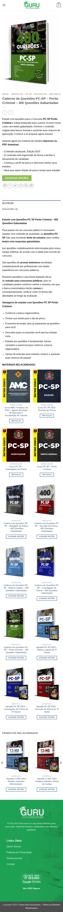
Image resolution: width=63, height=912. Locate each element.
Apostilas (17, 94)
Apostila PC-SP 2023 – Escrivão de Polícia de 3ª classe (46, 709)
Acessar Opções (17, 178)
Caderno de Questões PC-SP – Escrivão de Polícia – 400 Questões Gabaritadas (47, 527)
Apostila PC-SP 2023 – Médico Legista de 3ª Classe (46, 650)
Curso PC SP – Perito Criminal (47, 467)
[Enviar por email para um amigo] (20, 185)
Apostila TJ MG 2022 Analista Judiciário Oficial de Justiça (46, 781)
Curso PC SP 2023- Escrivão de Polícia (47, 409)
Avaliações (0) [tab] (10, 209)
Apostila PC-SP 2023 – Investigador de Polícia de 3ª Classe (16, 709)
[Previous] (2, 769)
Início (5, 94)
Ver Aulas (16, 421)
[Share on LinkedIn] (31, 185)
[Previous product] (10, 112)
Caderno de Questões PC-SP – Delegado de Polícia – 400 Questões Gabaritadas (16, 527)
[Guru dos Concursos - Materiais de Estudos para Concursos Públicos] (31, 5)
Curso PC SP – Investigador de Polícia (16, 467)
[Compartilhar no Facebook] (10, 185)
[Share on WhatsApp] (4, 185)
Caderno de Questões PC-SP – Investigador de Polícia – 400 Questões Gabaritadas (47, 589)
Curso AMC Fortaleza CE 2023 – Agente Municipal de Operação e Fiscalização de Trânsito (16, 412)
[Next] (60, 769)
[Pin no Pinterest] (26, 185)
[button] (4, 5)
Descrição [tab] (8, 203)
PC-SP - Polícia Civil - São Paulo (43, 94)
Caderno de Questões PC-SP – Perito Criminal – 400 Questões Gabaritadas (16, 650)
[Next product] (4, 112)
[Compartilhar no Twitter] (15, 185)
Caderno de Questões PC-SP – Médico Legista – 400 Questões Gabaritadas (16, 587)
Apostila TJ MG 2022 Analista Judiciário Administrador (16, 781)
